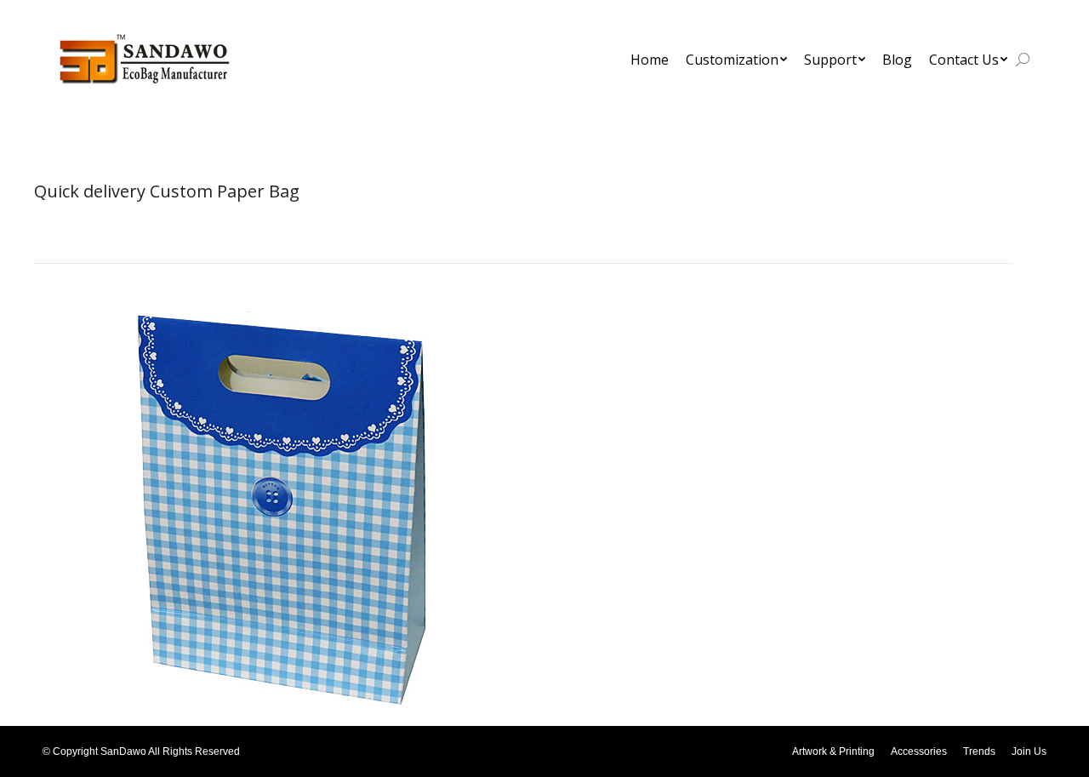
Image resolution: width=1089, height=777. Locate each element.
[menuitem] (649, 59)
